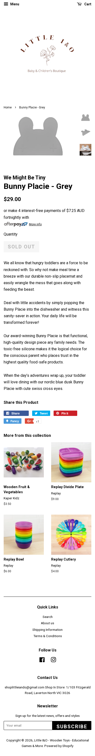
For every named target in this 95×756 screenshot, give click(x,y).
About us (47, 623)
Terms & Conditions (47, 636)
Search (48, 617)
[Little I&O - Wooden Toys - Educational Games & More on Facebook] (42, 661)
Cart (87, 4)
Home (8, 107)
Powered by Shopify (58, 746)
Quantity (11, 234)
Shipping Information (47, 630)
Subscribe (72, 727)
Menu (14, 4)
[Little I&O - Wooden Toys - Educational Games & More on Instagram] (53, 661)
